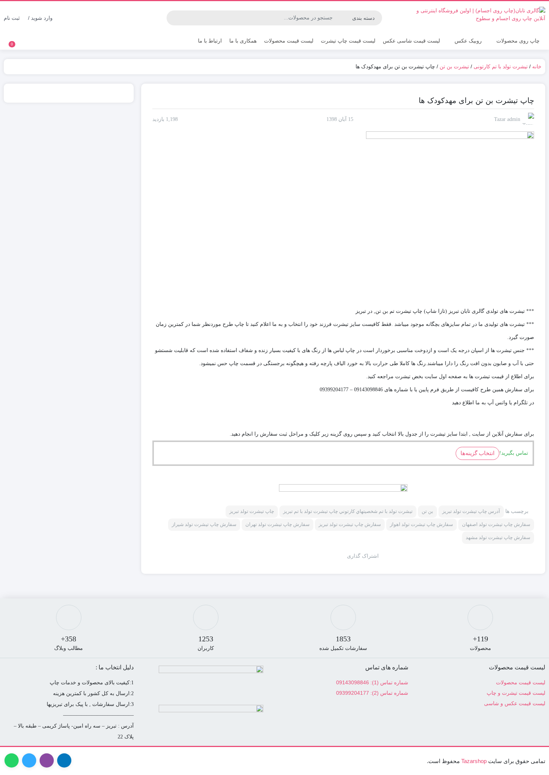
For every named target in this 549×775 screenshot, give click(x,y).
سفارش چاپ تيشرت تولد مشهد (498, 537)
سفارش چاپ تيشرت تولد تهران (277, 524)
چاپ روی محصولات (518, 41)
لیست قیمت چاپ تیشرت (348, 41)
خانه (537, 66)
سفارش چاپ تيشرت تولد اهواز (421, 524)
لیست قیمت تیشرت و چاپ (516, 693)
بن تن (427, 511)
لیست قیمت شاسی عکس (411, 41)
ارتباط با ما (210, 41)
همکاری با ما (243, 41)
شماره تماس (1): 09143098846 (372, 682)
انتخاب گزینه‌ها (477, 453)
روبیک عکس (468, 41)
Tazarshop (474, 761)
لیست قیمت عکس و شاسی (514, 703)
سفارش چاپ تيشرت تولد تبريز (350, 524)
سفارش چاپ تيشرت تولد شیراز (204, 524)
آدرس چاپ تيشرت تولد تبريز (471, 511)
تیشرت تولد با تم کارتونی (501, 66)
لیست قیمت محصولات (288, 41)
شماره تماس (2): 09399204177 (372, 693)
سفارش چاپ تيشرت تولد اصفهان (496, 524)
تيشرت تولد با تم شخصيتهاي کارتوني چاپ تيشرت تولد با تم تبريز (348, 511)
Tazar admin (507, 119)
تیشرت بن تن (454, 66)
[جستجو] (173, 17)
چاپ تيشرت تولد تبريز (251, 511)
